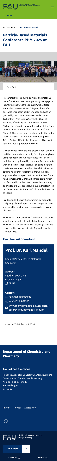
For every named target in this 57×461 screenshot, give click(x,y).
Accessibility (30, 407)
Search (41, 457)
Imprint (6, 407)
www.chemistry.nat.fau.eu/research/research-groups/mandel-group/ (29, 308)
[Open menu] (52, 7)
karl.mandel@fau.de (20, 297)
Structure (12, 457)
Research (34, 27)
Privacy (17, 407)
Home (27, 27)
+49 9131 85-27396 (19, 301)
